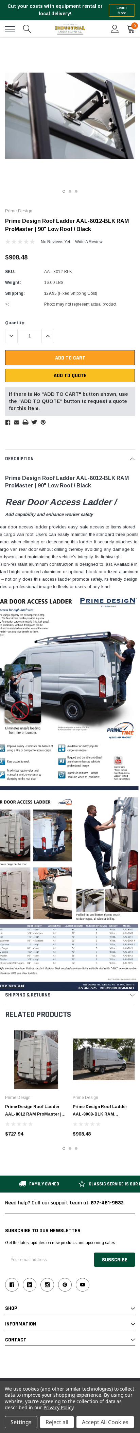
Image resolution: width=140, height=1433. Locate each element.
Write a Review (89, 241)
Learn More (122, 10)
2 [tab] (70, 191)
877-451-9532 (107, 1202)
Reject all (57, 1422)
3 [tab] (76, 191)
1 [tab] (64, 191)
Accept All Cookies (105, 1422)
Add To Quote (70, 375)
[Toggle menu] (10, 29)
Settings (21, 1422)
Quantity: (15, 323)
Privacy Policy (58, 1407)
